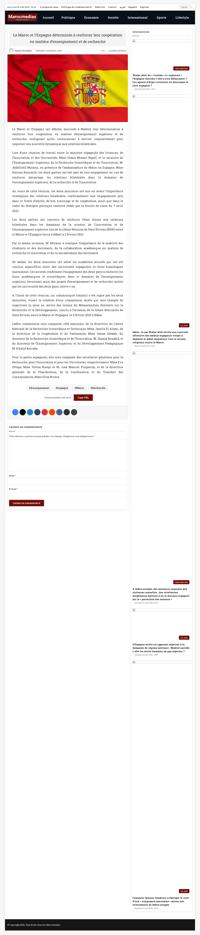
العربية (122, 7)
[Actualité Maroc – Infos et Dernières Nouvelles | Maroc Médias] (22, 17)
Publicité (100, 7)
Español (132, 7)
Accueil (48, 17)
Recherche (98, 388)
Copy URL (83, 397)
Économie (91, 17)
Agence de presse (23, 50)
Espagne (62, 388)
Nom (12, 475)
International (137, 17)
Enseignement (40, 388)
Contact (112, 7)
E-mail (13, 489)
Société (112, 17)
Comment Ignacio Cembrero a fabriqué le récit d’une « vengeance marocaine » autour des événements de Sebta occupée (160, 901)
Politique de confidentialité (76, 7)
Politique (68, 17)
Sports (161, 17)
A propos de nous (49, 7)
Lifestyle (182, 17)
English (144, 7)
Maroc (80, 388)
